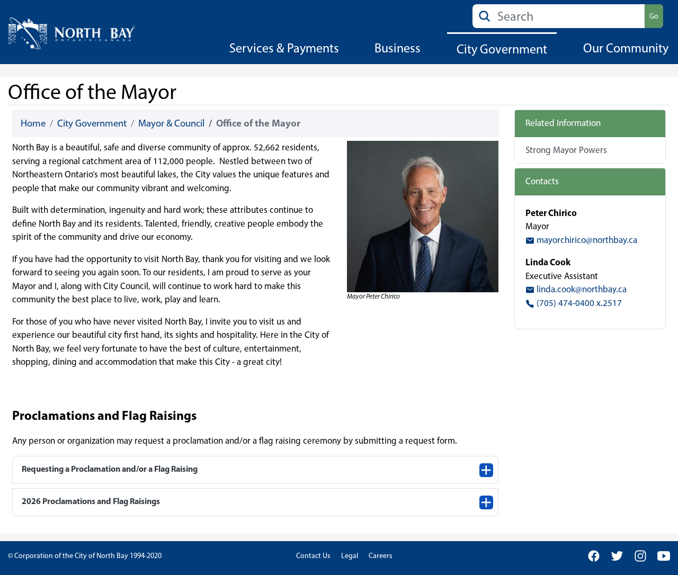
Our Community (625, 48)
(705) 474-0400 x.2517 (578, 303)
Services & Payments (284, 48)
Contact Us (313, 555)
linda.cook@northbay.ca (580, 289)
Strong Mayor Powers (566, 150)
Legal (349, 555)
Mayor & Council (171, 123)
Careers (380, 555)
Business (397, 48)
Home (33, 123)
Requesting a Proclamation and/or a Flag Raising (110, 468)
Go (653, 16)
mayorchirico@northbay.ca (585, 240)
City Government (502, 49)
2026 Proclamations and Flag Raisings (91, 501)
